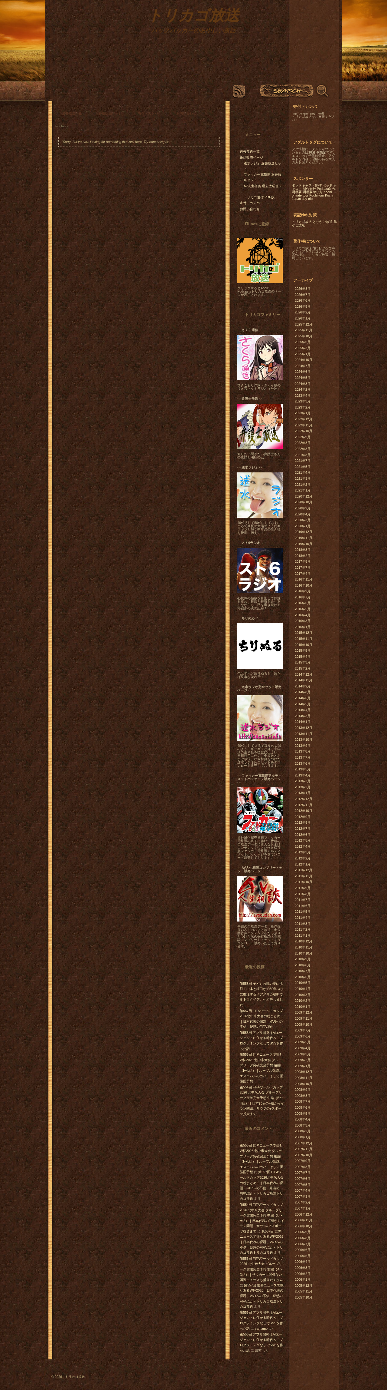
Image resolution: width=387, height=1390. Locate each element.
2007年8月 (303, 1167)
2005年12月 (303, 1285)
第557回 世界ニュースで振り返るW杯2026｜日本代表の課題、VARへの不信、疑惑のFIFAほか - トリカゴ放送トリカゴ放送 (261, 1241)
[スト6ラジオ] (260, 592)
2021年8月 (303, 455)
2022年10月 (303, 431)
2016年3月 (303, 621)
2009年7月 (303, 1030)
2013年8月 (303, 751)
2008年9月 (303, 1089)
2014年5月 (303, 704)
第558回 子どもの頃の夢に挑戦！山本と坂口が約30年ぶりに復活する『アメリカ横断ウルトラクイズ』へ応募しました (261, 994)
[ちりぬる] (260, 667)
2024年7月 (303, 366)
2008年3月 (303, 1125)
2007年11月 (303, 1149)
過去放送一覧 (72, 113)
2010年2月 (303, 1000)
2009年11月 (303, 1018)
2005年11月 (303, 1291)
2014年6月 (303, 698)
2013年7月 (303, 757)
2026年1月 (303, 318)
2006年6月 (303, 1250)
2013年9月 (303, 745)
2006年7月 (303, 1244)
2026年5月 (303, 306)
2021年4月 (303, 472)
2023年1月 (303, 413)
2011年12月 (303, 870)
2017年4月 (303, 573)
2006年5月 (303, 1256)
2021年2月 (303, 484)
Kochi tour (316, 195)
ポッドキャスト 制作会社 (314, 187)
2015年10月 (303, 645)
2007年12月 (303, 1143)
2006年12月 (303, 1214)
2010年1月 (303, 1006)
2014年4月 (303, 710)
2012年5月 (303, 840)
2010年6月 (303, 977)
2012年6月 (303, 834)
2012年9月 (303, 817)
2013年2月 (303, 787)
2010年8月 (303, 965)
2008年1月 (303, 1137)
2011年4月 (303, 917)
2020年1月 (303, 526)
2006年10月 (303, 1226)
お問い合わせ (186, 113)
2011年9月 (303, 888)
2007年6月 (303, 1178)
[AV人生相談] (260, 920)
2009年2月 (303, 1060)
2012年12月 (303, 799)
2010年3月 (303, 995)
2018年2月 (303, 556)
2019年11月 (303, 538)
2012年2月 (303, 858)
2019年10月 (303, 544)
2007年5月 (303, 1184)
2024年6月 (303, 371)
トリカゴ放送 (302, 221)
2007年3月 (303, 1196)
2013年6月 (303, 763)
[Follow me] (256, 115)
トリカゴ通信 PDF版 (259, 197)
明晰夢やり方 (313, 192)
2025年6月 (303, 342)
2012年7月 (303, 828)
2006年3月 (303, 1267)
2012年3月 (303, 852)
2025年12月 (303, 324)
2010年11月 (303, 947)
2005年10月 (303, 1297)
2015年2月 (303, 668)
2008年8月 (303, 1095)
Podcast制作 (326, 188)
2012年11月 (303, 805)
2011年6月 (303, 906)
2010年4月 (303, 989)
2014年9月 (303, 686)
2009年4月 (303, 1048)
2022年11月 (303, 425)
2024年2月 (303, 389)
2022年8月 (303, 443)
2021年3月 (303, 478)
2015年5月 (303, 650)
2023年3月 (303, 401)
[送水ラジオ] (260, 516)
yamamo (261, 1328)
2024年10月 (303, 360)
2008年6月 (303, 1107)
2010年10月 (303, 953)
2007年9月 (303, 1161)
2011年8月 (303, 894)
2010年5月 (303, 983)
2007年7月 (303, 1172)
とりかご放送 (323, 221)
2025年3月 (303, 348)
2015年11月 (303, 638)
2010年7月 (303, 971)
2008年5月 (303, 1113)
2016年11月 (303, 579)
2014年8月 (303, 692)
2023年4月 (303, 395)
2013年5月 (303, 769)
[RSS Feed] (239, 91)
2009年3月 (303, 1054)
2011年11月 (303, 876)
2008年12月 (303, 1072)
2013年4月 (303, 775)
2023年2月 (303, 407)
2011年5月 (303, 911)
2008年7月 (303, 1101)
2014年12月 (303, 674)
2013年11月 (303, 734)
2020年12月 (303, 496)
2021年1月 (303, 490)
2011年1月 (303, 935)
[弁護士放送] (260, 448)
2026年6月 (303, 300)
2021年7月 (303, 460)
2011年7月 (303, 900)
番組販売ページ (110, 113)
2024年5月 (303, 377)
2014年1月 (303, 721)
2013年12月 (303, 728)
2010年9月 (303, 959)
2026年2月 (303, 312)
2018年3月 (303, 549)
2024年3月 (303, 384)
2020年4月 (303, 514)
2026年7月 (303, 294)
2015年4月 (303, 656)
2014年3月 (303, 716)
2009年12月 (303, 1012)
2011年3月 (303, 923)
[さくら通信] (260, 379)
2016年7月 (303, 597)
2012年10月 (303, 810)
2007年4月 (303, 1190)
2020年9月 (303, 508)
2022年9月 (303, 437)
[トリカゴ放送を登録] (260, 282)
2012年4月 (303, 846)
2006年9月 (303, 1232)
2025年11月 (303, 330)
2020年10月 (303, 502)
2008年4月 (303, 1119)
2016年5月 (303, 609)
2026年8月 (303, 288)
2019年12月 (303, 532)
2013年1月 (303, 793)
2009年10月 (303, 1024)
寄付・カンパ (148, 113)
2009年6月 (303, 1036)
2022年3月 (303, 449)
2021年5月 (303, 466)
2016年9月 (303, 591)
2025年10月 (303, 336)
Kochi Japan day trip (312, 197)
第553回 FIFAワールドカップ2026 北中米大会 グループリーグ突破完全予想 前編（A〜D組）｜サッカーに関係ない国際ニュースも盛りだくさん (261, 1269)
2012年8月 (303, 822)
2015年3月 (303, 662)
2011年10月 (303, 882)
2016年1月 (303, 627)
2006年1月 (303, 1279)
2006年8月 (303, 1238)
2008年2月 (303, 1131)
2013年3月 (303, 781)
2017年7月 (303, 567)
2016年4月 (303, 615)
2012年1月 (303, 864)
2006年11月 (303, 1220)
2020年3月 (303, 520)
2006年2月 (303, 1274)
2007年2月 (303, 1202)
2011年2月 (303, 929)
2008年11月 (303, 1078)
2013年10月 (303, 739)
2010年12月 (303, 941)
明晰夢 (297, 192)
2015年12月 (303, 632)
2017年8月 (303, 561)
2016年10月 (303, 585)
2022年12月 (303, 419)
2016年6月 (303, 603)
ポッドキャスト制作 (307, 185)
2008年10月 (303, 1084)
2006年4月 (303, 1261)
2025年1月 (303, 354)
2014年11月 (303, 680)
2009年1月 (303, 1066)
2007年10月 (303, 1155)
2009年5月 (303, 1042)
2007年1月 (303, 1208)
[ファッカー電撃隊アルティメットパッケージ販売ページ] (260, 831)
